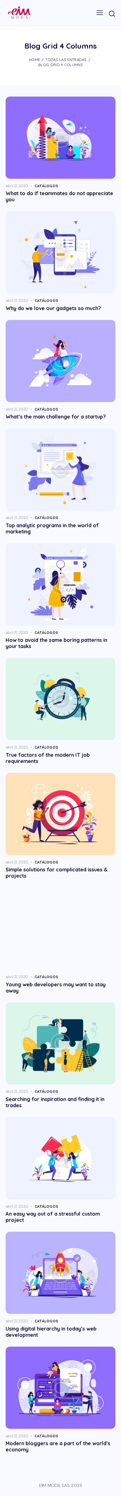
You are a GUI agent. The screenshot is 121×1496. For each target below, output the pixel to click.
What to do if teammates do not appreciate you (59, 196)
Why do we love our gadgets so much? (53, 308)
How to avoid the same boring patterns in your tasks (56, 643)
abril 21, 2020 (17, 186)
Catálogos (46, 186)
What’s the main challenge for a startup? (56, 417)
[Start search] (111, 14)
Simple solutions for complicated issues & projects (57, 873)
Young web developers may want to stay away (56, 988)
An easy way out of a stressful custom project (53, 1217)
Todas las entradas (65, 59)
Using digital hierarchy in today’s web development (51, 1332)
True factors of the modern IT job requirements (48, 758)
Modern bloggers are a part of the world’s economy (58, 1446)
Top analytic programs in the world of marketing (52, 528)
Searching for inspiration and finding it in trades (55, 1102)
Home (34, 59)
